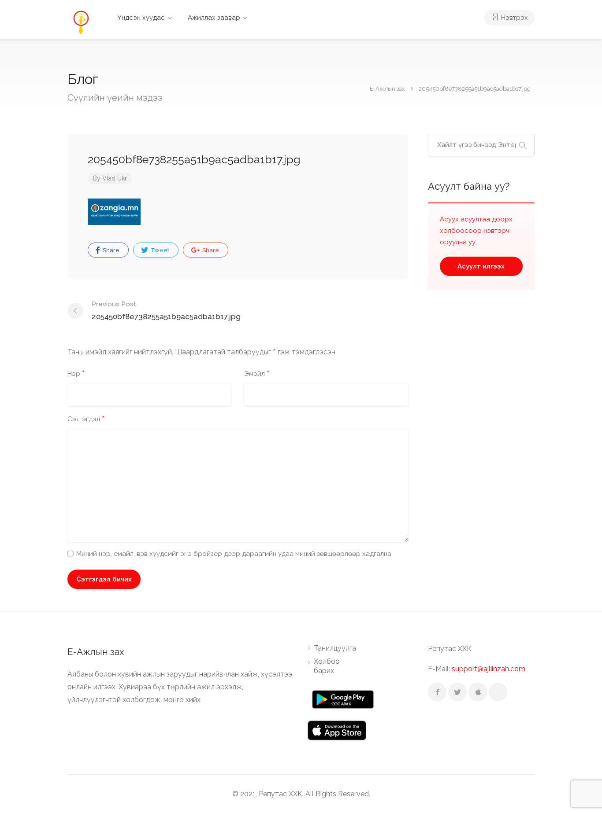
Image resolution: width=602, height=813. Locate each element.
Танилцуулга (335, 648)
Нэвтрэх (513, 18)
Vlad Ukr (114, 178)
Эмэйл (257, 374)
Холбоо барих (327, 666)
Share (110, 250)
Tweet (159, 250)
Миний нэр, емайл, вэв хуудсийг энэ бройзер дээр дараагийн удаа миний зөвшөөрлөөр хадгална (233, 554)
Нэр (76, 374)
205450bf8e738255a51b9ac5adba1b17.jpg (166, 310)
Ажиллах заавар (214, 18)
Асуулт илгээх (481, 266)
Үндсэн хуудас (141, 18)
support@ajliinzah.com (488, 669)
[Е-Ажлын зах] (80, 22)
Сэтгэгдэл (86, 419)
